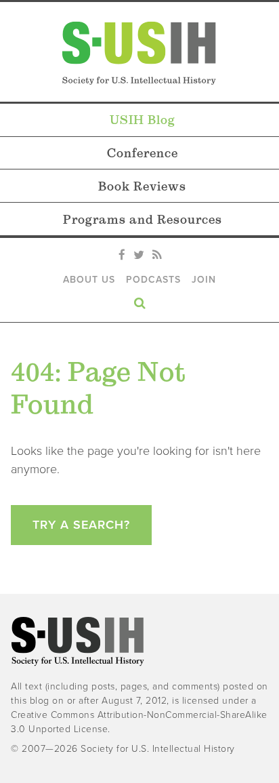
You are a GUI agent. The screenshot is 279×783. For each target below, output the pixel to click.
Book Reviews (142, 186)
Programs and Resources (142, 219)
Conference (142, 153)
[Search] (139, 300)
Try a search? (81, 524)
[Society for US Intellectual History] (139, 53)
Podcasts (153, 279)
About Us (89, 279)
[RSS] (157, 255)
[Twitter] (139, 255)
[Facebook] (122, 255)
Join (204, 279)
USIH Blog (142, 120)
